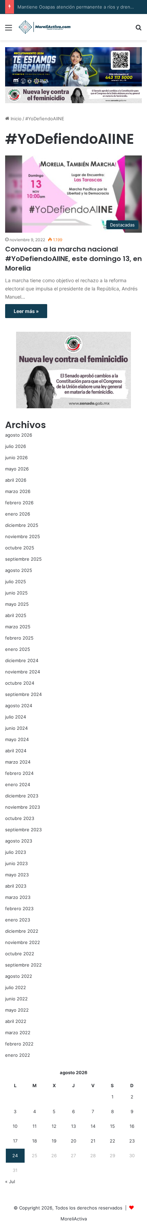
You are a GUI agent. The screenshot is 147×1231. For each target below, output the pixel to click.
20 (73, 1141)
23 (132, 1141)
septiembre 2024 (23, 694)
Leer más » (26, 311)
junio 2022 (16, 998)
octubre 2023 (19, 818)
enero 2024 (17, 784)
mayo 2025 (17, 604)
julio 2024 (15, 717)
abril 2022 (15, 1021)
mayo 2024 (17, 739)
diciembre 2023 (21, 795)
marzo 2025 (17, 626)
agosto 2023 (18, 841)
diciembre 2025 (21, 525)
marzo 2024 (17, 762)
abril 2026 (15, 480)
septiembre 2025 (23, 559)
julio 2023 (15, 852)
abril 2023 (15, 886)
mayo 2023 (17, 874)
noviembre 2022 (22, 942)
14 (93, 1126)
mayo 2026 (17, 468)
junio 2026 (16, 457)
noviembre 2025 (22, 536)
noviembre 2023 (22, 807)
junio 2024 (16, 728)
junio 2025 (16, 593)
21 (93, 1141)
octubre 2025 (19, 547)
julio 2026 (15, 446)
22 (112, 1141)
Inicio (15, 118)
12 (54, 1126)
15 (112, 1126)
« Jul (10, 1181)
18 (34, 1141)
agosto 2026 (18, 435)
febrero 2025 (19, 638)
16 (132, 1126)
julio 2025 (15, 581)
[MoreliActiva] (44, 27)
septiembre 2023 (23, 829)
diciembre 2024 (21, 660)
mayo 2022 (17, 1010)
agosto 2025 (18, 570)
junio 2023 (16, 863)
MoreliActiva (74, 1218)
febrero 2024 (19, 773)
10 (15, 1126)
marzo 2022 (17, 1032)
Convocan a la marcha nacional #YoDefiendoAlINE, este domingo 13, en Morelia (73, 258)
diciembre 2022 (21, 931)
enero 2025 (17, 649)
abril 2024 (15, 750)
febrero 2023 (19, 908)
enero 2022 (17, 1055)
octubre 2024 (19, 683)
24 (15, 1155)
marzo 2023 (17, 897)
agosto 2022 (18, 976)
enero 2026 (17, 514)
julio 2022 (15, 987)
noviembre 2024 (22, 671)
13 (73, 1126)
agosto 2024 (18, 705)
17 (15, 1141)
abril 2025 (15, 615)
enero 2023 (17, 919)
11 (34, 1126)
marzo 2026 (17, 491)
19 (54, 1141)
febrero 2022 (19, 1044)
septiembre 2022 (23, 965)
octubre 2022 (19, 953)
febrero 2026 (19, 502)
